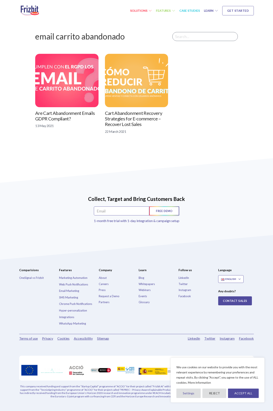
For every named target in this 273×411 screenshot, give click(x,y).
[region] (217, 380)
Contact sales (235, 301)
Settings (188, 393)
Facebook (246, 338)
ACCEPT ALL (243, 393)
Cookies (63, 338)
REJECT (214, 393)
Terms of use (28, 338)
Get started (238, 10)
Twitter (209, 338)
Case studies (189, 10)
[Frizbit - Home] (31, 10)
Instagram (227, 338)
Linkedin (194, 338)
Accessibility (83, 338)
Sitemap (103, 338)
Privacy (47, 338)
